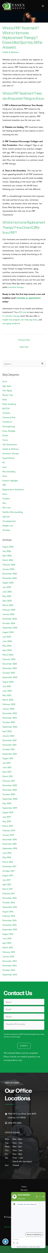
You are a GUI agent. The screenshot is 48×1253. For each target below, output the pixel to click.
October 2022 (8, 722)
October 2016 (8, 902)
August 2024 (8, 632)
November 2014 (9, 965)
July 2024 (6, 636)
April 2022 (7, 731)
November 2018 (9, 843)
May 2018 (6, 857)
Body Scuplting (9, 404)
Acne (4, 381)
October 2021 (8, 749)
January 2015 (8, 956)
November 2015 (9, 925)
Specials (6, 516)
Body (4, 399)
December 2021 (9, 740)
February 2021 (8, 780)
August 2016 (7, 911)
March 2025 (7, 605)
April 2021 (6, 771)
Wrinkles (6, 530)
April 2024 (7, 650)
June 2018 (6, 852)
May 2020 (6, 803)
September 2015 (9, 929)
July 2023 (6, 686)
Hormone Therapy (10, 453)
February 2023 (8, 704)
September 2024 (9, 627)
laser (4, 467)
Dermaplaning (8, 426)
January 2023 (8, 708)
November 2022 (9, 717)
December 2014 (9, 961)
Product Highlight (10, 480)
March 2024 (7, 654)
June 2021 (6, 767)
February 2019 (8, 830)
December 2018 (9, 839)
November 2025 (9, 578)
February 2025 (8, 609)
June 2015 (6, 938)
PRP (4, 485)
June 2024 (7, 641)
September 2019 (9, 807)
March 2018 (7, 861)
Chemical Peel (8, 417)
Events (5, 435)
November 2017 (9, 866)
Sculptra (6, 498)
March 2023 (7, 699)
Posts (4, 476)
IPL (3, 462)
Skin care (6, 507)
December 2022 (9, 713)
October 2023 (8, 672)
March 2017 (7, 889)
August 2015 (7, 934)
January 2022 (8, 735)
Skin (4, 503)
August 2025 (8, 582)
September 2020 (9, 798)
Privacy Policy (40, 1034)
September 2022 (9, 726)
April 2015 (6, 943)
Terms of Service (11, 1037)
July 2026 (6, 551)
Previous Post (24, 339)
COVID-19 (7, 421)
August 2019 (7, 812)
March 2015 (7, 947)
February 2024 (8, 659)
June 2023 (7, 690)
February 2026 (8, 564)
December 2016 (9, 898)
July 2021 (6, 762)
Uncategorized (8, 521)
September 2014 (9, 974)
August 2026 (8, 546)
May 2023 (6, 695)
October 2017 (8, 870)
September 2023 (9, 677)
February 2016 (8, 915)
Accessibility (9, 1226)
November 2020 (9, 789)
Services (24, 1190)
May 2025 (6, 596)
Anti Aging (7, 390)
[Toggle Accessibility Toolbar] (5, 1241)
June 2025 (7, 591)
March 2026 (7, 560)
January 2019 (8, 835)
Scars (4, 494)
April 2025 (7, 600)
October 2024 (8, 623)
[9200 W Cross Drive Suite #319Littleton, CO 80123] (20, 1115)
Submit (24, 1045)
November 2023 (9, 668)
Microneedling (8, 471)
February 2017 (8, 893)
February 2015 (8, 952)
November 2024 (9, 618)
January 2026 (8, 569)
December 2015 (9, 920)
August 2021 (7, 758)
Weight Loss (7, 525)
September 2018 (9, 848)
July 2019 (6, 816)
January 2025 (8, 614)
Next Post (24, 346)
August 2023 (8, 681)
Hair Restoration (9, 444)
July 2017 (6, 880)
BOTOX (6, 408)
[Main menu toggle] (43, 6)
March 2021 (7, 776)
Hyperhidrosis (8, 458)
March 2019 (7, 825)
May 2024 (6, 645)
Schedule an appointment (28, 297)
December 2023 (9, 663)
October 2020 (8, 794)
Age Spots (6, 385)
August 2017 (7, 875)
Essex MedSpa (8, 430)
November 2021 (9, 744)
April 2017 (6, 884)
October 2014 (8, 970)
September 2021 (9, 753)
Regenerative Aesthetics (13, 489)
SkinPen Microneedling (12, 512)
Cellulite (6, 412)
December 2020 (9, 785)
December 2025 (9, 573)
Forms (5, 440)
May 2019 (6, 821)
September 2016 (9, 907)
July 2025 (6, 587)
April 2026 (7, 555)
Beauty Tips (7, 395)
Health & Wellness (10, 52)
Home (24, 1186)
